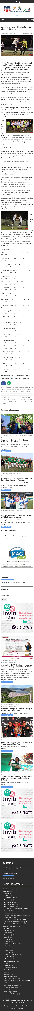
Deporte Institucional (7, 681)
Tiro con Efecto (9, 902)
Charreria (7, 939)
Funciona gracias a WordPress (11, 1006)
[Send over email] (9, 383)
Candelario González (27, 33)
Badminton (8, 957)
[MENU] (32, 19)
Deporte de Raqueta (10, 954)
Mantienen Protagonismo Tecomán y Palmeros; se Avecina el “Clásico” (8, 400)
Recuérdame (6, 596)
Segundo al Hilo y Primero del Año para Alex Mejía (26, 399)
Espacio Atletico (9, 898)
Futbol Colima (15, 389)
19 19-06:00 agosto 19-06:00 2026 (11, 660)
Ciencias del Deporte (9, 889)
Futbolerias (7, 900)
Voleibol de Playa (9, 976)
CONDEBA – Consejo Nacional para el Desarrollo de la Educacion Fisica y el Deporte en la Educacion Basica (15, 922)
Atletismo (7, 930)
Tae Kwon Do (9, 952)
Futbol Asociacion (6, 387)
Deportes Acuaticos (10, 961)
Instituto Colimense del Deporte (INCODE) (17, 981)
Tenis (5, 972)
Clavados (8, 963)
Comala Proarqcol (24, 387)
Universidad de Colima (11, 985)
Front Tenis (8, 959)
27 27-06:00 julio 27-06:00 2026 (10, 435)
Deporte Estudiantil (9, 906)
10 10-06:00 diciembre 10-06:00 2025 (12, 510)
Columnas (6, 891)
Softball (6, 970)
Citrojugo (16, 387)
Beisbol (6, 937)
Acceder (4, 599)
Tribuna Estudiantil (10, 904)
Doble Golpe (8, 895)
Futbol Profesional (8, 987)
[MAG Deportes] (2, 19)
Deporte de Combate (10, 943)
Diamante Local (9, 893)
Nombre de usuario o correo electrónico (13, 582)
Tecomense (19, 391)
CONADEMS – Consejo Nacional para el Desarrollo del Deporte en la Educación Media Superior (16, 911)
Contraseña (4, 589)
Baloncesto (7, 933)
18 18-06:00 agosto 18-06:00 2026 (11, 772)
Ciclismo (6, 941)
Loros (6, 989)
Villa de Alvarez (26, 391)
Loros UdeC (23, 389)
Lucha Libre (8, 950)
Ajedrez (6, 928)
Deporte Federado (9, 926)
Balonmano (7, 935)
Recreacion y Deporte (10, 992)
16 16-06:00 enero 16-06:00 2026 (11, 473)
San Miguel (12, 391)
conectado (18, 536)
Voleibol (6, 974)
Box (6, 946)
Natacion (7, 965)
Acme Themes (18, 1008)
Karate (7, 948)
